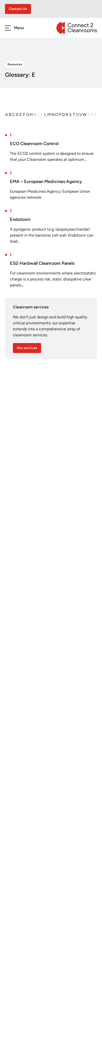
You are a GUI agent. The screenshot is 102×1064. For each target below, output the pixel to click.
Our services (27, 348)
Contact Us (18, 9)
